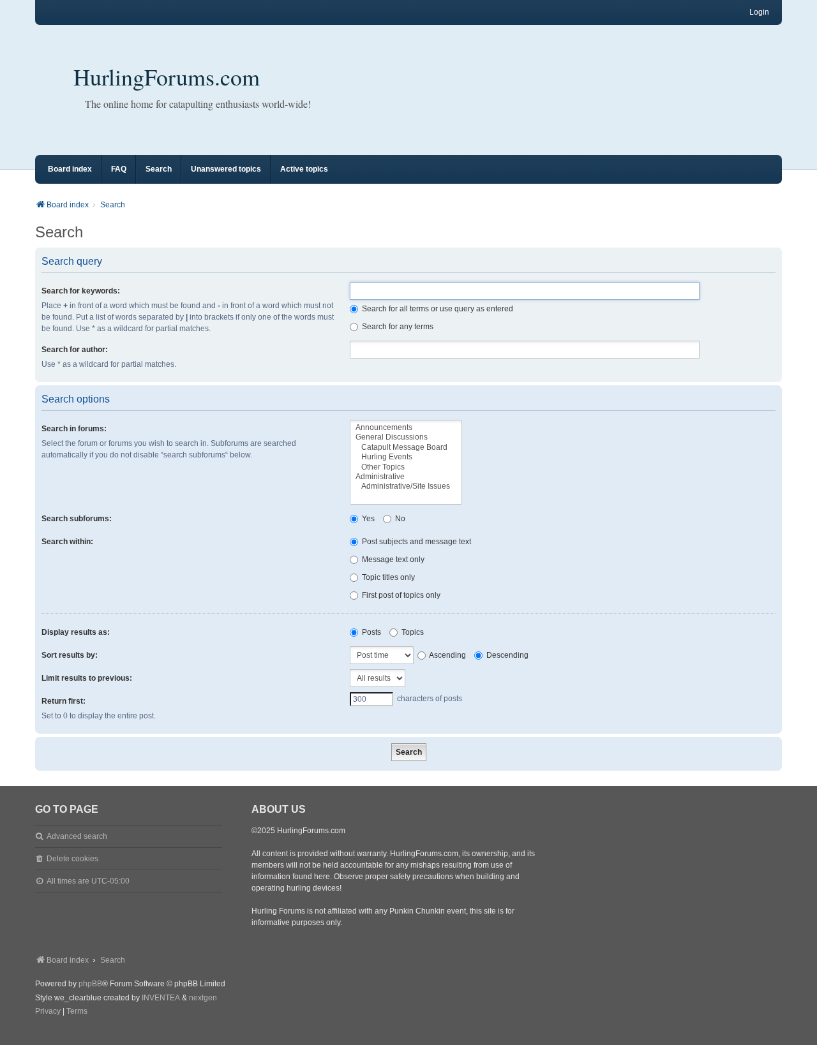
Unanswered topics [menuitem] (226, 169)
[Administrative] (406, 477)
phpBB (90, 983)
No (399, 518)
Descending (506, 655)
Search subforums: (76, 518)
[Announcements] (406, 428)
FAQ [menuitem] (118, 169)
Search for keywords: (80, 290)
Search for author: (74, 349)
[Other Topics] (406, 467)
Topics (412, 632)
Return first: (63, 701)
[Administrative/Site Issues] (406, 486)
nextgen (203, 997)
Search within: (67, 541)
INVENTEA (161, 997)
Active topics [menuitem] (304, 169)
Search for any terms (396, 326)
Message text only (392, 559)
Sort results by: (69, 655)
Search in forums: (74, 428)
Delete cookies (72, 858)
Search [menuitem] (159, 169)
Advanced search (77, 836)
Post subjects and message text (415, 541)
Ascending (447, 655)
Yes (367, 518)
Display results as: (75, 632)
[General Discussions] (406, 437)
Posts (370, 632)
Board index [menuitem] (70, 169)
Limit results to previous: (86, 678)
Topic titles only (387, 577)
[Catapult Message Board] (406, 447)
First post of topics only (400, 595)
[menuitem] (48, 1012)
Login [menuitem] (759, 12)
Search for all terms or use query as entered (436, 308)
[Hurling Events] (406, 457)
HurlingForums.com (166, 76)
